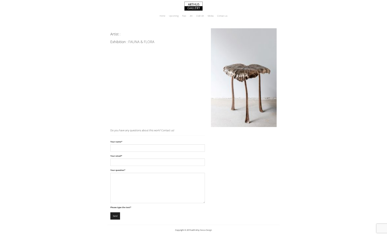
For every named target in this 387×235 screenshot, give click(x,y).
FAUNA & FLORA (141, 41)
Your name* (116, 141)
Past (184, 15)
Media (210, 15)
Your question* (117, 170)
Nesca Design (206, 230)
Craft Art (200, 15)
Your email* (116, 156)
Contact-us (222, 15)
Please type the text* (120, 207)
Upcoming (174, 15)
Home (162, 15)
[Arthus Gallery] (193, 5)
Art (191, 15)
